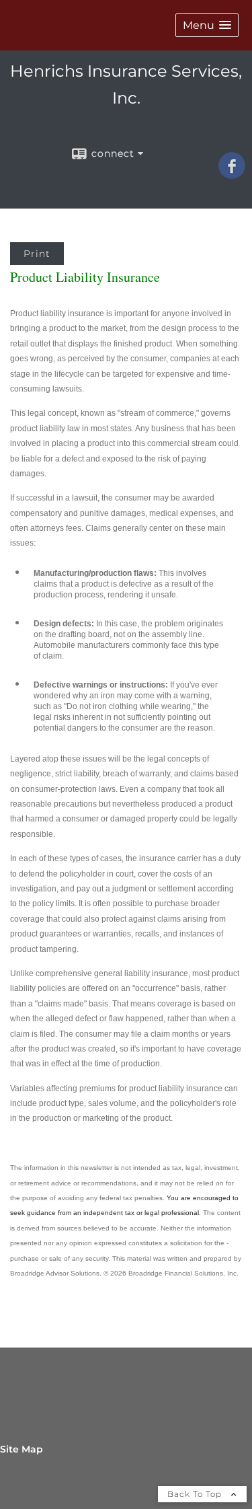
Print (37, 254)
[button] (207, 25)
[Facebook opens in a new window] (231, 174)
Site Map (21, 1449)
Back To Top (195, 1494)
